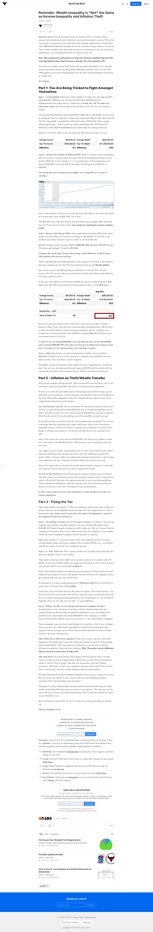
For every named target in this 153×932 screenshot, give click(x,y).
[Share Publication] (127, 4)
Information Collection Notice (76, 811)
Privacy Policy (92, 811)
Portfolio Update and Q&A (51, 854)
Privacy (75, 917)
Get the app (87, 922)
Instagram (72, 777)
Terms (81, 917)
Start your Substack (71, 922)
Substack (66, 928)
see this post (58, 769)
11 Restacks (64, 818)
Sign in (146, 4)
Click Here (48, 762)
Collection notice (90, 917)
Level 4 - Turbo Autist (46, 857)
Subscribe (136, 4)
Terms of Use (87, 809)
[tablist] (49, 834)
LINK (72, 586)
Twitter (50, 780)
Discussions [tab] (54, 834)
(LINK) (75, 172)
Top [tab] (41, 834)
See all (42, 886)
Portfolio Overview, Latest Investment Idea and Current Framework (63, 843)
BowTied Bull (48, 25)
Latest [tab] (46, 834)
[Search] (123, 4)
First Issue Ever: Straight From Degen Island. (60, 840)
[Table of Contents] (2, 466)
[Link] (35, 89)
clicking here (73, 751)
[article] (76, 844)
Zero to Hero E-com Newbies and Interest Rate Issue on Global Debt (65, 870)
